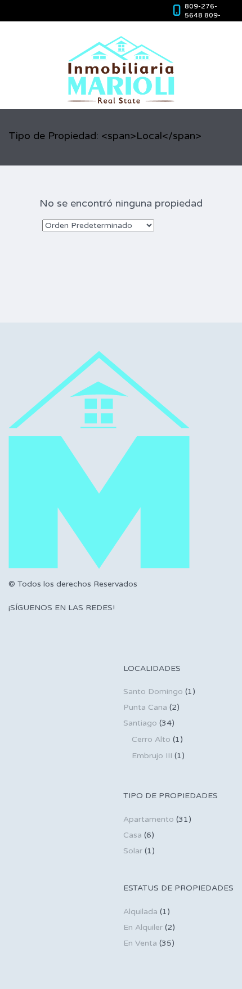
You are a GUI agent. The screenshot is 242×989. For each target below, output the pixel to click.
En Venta (140, 943)
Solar (132, 851)
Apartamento (148, 819)
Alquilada (140, 911)
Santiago (140, 723)
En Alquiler (143, 927)
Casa (132, 835)
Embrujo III (152, 755)
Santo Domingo (153, 691)
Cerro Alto (151, 739)
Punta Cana (145, 707)
